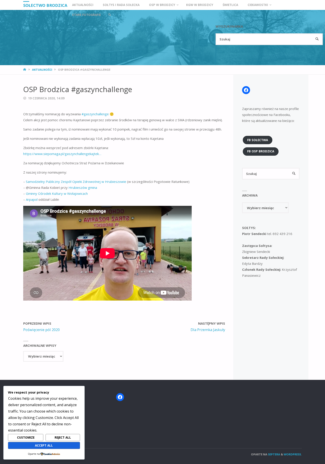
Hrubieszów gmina (83, 187)
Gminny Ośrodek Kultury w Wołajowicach (57, 193)
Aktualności (42, 70)
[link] (110, 15)
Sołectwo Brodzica (45, 5)
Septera (273, 454)
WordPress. (293, 454)
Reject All (63, 437)
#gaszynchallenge (95, 114)
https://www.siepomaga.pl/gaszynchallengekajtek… (62, 154)
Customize (25, 437)
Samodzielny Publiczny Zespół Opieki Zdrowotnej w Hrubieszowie (76, 181)
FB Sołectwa (257, 140)
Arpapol (32, 199)
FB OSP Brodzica (260, 151)
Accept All (44, 445)
